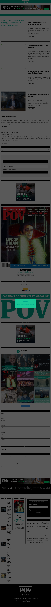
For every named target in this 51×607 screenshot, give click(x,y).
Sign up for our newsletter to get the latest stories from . (25, 305)
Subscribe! (25, 301)
